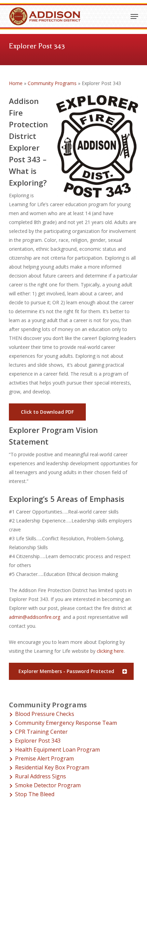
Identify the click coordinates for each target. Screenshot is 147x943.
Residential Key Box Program (52, 767)
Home (16, 83)
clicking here (110, 651)
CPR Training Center (41, 731)
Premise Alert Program (44, 758)
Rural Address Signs (40, 776)
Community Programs (52, 83)
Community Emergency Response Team (66, 723)
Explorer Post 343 (38, 740)
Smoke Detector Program (48, 785)
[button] (134, 16)
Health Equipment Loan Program (57, 749)
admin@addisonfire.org (34, 617)
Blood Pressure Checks (44, 714)
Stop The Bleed (34, 794)
